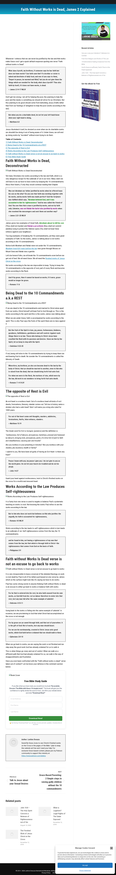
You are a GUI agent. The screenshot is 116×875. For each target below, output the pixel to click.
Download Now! (35, 718)
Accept (85, 865)
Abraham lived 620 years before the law (21, 248)
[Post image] (12, 811)
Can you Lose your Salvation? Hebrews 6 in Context (96, 54)
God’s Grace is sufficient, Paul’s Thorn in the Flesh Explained (96, 68)
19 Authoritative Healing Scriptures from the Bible (96, 63)
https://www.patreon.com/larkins (34, 756)
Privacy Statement (85, 870)
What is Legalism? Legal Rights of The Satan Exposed (59, 813)
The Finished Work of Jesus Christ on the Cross (26, 835)
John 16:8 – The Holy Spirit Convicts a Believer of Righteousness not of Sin (26, 815)
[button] (111, 848)
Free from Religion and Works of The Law (95, 59)
